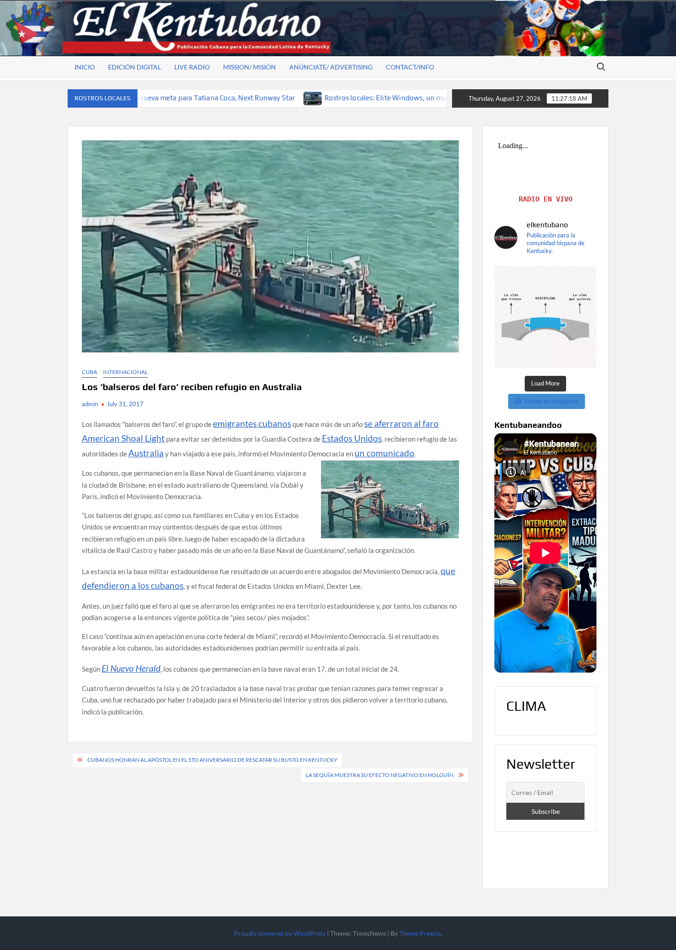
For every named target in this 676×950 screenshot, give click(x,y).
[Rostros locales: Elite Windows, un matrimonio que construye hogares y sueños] (238, 97)
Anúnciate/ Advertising (330, 67)
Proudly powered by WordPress (280, 933)
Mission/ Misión (249, 67)
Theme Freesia (420, 933)
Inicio (84, 67)
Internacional (125, 371)
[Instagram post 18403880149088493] (545, 317)
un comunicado (384, 453)
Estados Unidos (352, 438)
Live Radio (192, 67)
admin (90, 404)
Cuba (89, 371)
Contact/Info (410, 67)
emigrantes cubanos (252, 423)
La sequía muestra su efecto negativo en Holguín (379, 775)
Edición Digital (134, 67)
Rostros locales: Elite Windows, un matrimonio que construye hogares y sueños (376, 98)
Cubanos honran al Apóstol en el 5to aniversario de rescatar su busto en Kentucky (212, 759)
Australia (146, 453)
